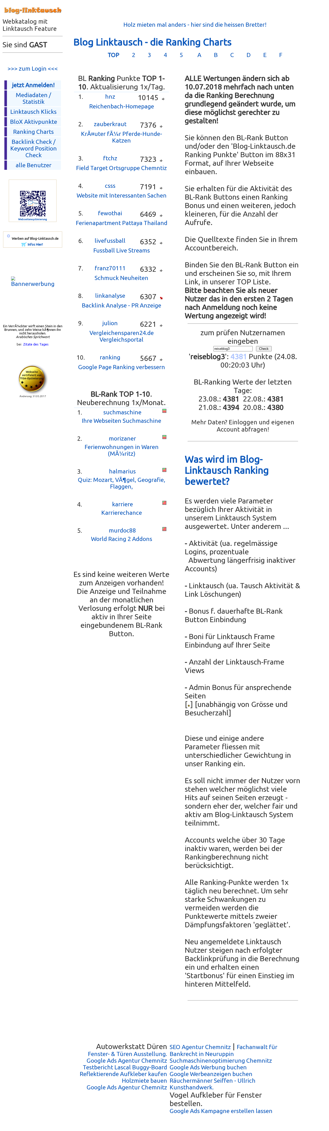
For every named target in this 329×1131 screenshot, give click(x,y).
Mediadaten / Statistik (33, 98)
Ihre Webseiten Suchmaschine (121, 420)
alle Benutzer (33, 165)
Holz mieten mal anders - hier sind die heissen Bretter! (195, 24)
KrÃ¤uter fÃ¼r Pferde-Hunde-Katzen (121, 137)
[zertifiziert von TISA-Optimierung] (32, 392)
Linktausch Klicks (33, 111)
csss (110, 185)
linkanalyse (110, 295)
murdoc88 (122, 530)
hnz (110, 96)
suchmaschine (122, 412)
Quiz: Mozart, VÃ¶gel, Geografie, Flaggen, (121, 483)
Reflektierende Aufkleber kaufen (123, 1074)
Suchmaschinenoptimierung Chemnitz (221, 1060)
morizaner (122, 438)
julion (110, 323)
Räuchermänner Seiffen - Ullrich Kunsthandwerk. (212, 1083)
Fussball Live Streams (121, 250)
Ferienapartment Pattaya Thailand (121, 223)
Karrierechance (121, 512)
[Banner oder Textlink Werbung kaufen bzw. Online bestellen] (24, 244)
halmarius (122, 471)
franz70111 (110, 268)
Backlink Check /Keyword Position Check (33, 148)
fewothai (110, 213)
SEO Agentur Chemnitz (200, 1047)
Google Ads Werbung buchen (208, 1067)
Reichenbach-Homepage (121, 106)
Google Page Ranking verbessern (121, 367)
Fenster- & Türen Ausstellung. (127, 1054)
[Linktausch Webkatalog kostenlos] (33, 16)
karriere (122, 504)
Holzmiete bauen (144, 1080)
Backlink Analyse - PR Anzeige (121, 305)
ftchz (110, 158)
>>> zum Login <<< (32, 68)
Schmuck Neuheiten (121, 278)
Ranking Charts (33, 131)
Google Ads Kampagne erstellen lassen (221, 1111)
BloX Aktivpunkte (33, 121)
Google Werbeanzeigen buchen (211, 1074)
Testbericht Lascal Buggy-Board (125, 1067)
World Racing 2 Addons (121, 539)
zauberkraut (110, 124)
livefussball (110, 240)
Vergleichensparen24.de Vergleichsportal (121, 336)
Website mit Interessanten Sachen (122, 195)
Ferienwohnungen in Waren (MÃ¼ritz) (122, 450)
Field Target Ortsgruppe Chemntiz (121, 168)
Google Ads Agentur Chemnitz (127, 1060)
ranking (110, 357)
